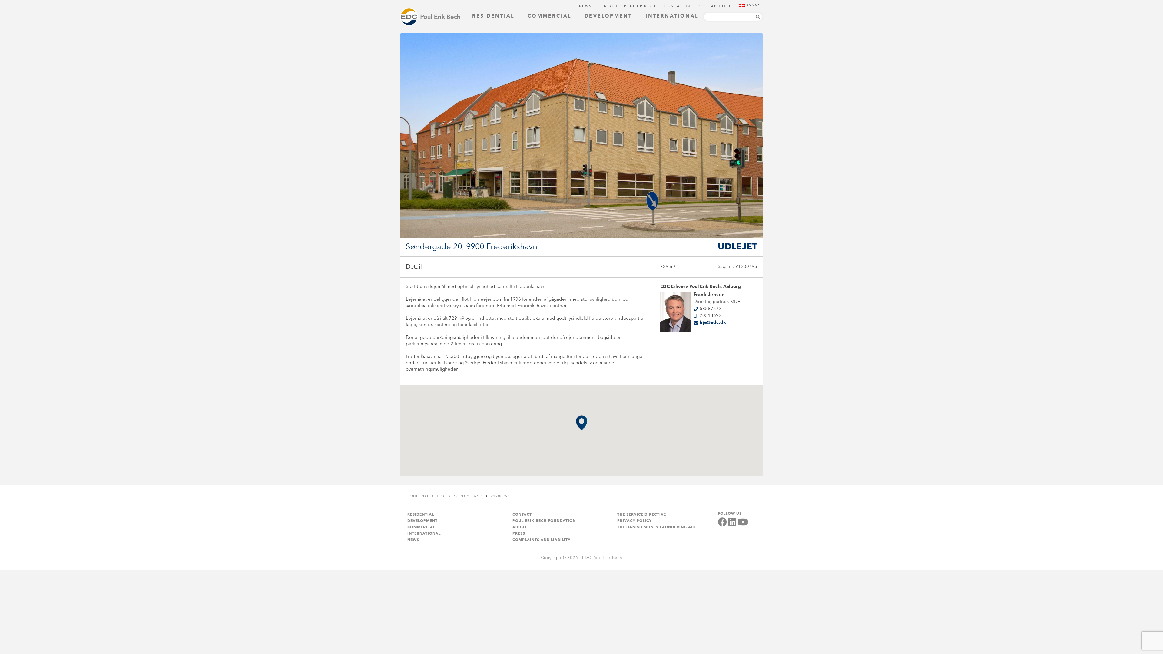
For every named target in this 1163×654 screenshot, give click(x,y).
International (671, 16)
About (519, 527)
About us (722, 6)
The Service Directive (641, 515)
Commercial (549, 16)
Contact (608, 6)
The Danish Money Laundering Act (656, 527)
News (585, 6)
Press (518, 534)
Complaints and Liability (541, 540)
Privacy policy (634, 521)
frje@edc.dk (713, 323)
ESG (700, 6)
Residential (493, 16)
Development (608, 16)
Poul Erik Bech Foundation (657, 6)
